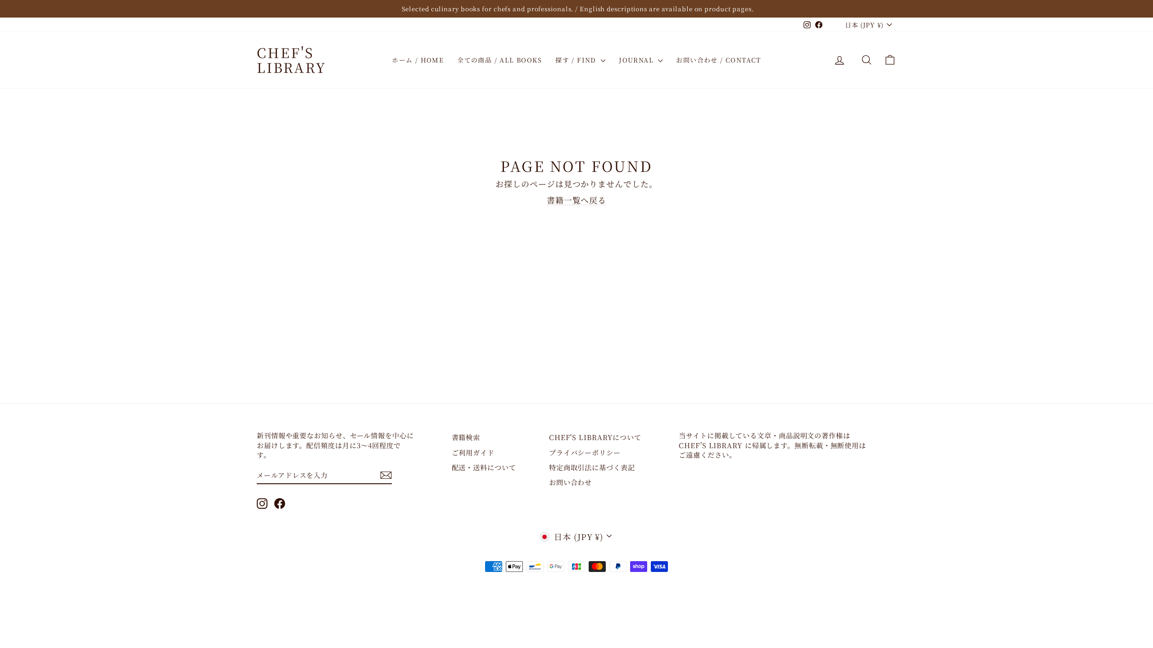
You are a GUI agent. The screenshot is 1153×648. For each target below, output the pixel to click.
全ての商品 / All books (499, 59)
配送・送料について (484, 467)
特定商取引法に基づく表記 (592, 467)
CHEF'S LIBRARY (292, 59)
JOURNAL (637, 59)
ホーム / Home (418, 59)
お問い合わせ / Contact (718, 59)
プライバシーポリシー (585, 452)
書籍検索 (466, 437)
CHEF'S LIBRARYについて (595, 437)
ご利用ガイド (473, 452)
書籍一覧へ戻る (576, 200)
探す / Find (577, 59)
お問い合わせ (570, 482)
